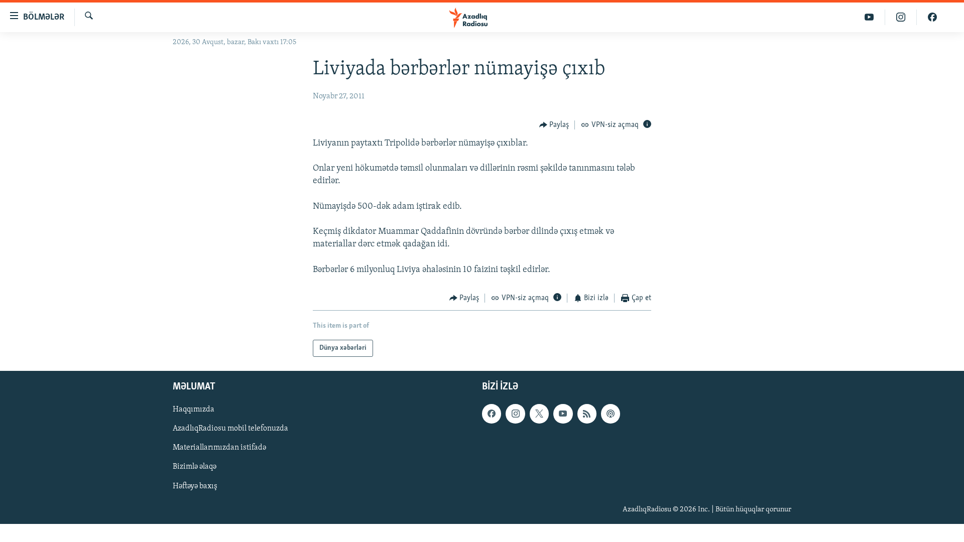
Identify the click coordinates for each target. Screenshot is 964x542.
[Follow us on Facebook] (491, 414)
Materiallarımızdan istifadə (219, 448)
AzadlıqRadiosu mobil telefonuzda (230, 429)
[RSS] (586, 414)
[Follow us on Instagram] (515, 414)
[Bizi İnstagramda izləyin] (901, 17)
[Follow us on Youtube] (562, 414)
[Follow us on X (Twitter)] (539, 414)
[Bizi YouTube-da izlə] (869, 17)
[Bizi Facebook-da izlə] (932, 17)
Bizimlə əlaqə (194, 467)
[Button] (554, 124)
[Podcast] (610, 414)
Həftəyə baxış (195, 486)
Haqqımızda (193, 410)
